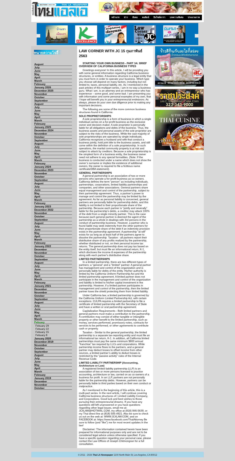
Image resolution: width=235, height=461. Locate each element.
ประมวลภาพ (194, 17)
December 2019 (43, 341)
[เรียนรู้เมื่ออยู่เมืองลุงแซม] (115, 34)
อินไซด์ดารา (159, 17)
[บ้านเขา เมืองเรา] (57, 34)
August (39, 64)
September (41, 100)
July (37, 67)
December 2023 (43, 170)
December (40, 249)
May (36, 74)
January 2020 (42, 338)
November (40, 93)
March (38, 80)
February (40, 84)
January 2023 (42, 206)
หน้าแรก (115, 17)
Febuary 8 (41, 335)
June (37, 70)
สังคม (135, 17)
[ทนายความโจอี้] (145, 34)
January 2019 (42, 378)
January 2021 (42, 285)
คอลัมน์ (145, 17)
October (39, 97)
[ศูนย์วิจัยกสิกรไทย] (86, 34)
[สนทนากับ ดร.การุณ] (174, 34)
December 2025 (43, 90)
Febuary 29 (42, 325)
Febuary (39, 322)
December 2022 (43, 209)
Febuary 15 (42, 331)
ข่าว (126, 17)
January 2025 (42, 127)
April (37, 77)
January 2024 (42, 166)
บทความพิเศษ (176, 17)
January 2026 (42, 87)
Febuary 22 (42, 328)
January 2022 (42, 246)
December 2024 (43, 130)
